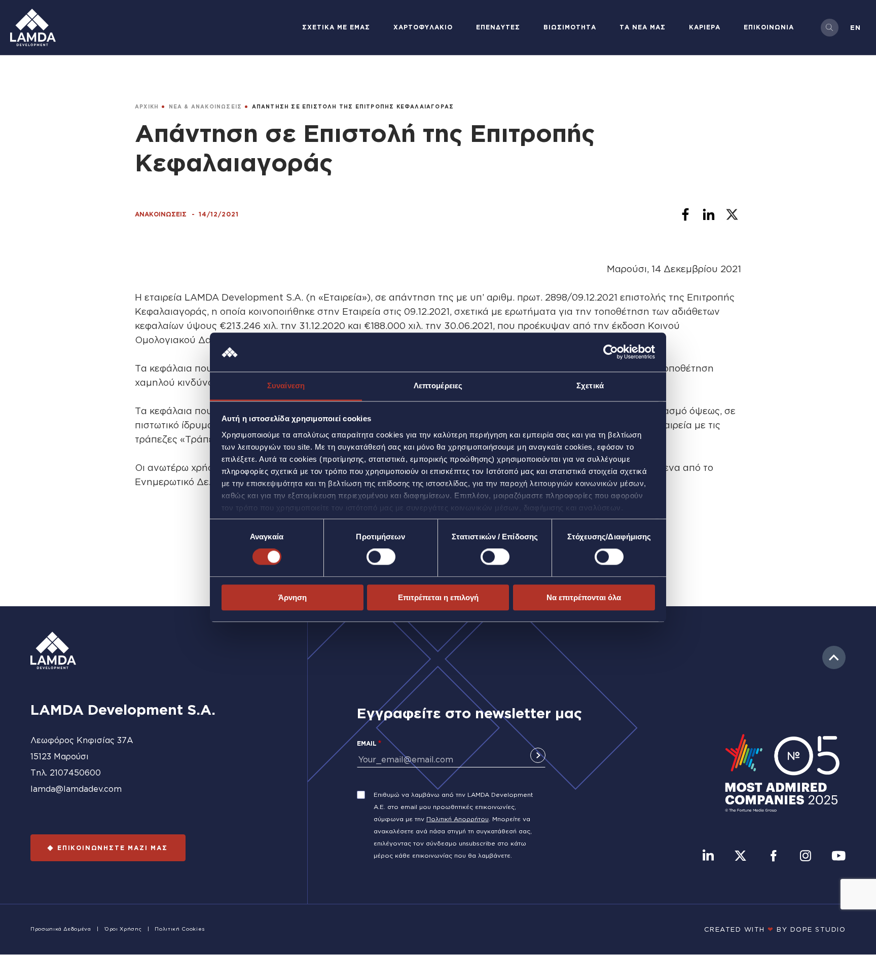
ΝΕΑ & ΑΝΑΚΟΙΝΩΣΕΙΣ (205, 106)
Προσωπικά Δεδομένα (60, 929)
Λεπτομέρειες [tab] (438, 385)
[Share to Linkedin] (709, 214)
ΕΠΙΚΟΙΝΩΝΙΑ (769, 27)
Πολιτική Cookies (179, 929)
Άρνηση (292, 597)
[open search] (829, 27)
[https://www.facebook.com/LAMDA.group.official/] (773, 857)
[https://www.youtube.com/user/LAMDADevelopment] (838, 857)
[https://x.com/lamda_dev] (740, 857)
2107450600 (75, 772)
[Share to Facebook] (685, 214)
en (855, 27)
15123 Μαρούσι (59, 756)
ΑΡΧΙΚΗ (147, 106)
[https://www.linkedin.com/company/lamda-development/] (708, 857)
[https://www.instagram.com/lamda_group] (805, 857)
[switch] (381, 556)
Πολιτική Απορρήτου (457, 819)
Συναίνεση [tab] (286, 385)
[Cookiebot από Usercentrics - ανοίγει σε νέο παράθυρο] (610, 352)
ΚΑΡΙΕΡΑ (704, 27)
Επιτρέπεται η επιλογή (438, 597)
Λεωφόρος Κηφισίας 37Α (81, 740)
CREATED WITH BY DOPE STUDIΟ (775, 929)
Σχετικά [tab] (590, 385)
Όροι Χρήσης (122, 929)
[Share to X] (732, 214)
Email (367, 743)
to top (834, 657)
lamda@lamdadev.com (76, 788)
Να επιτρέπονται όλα (583, 597)
